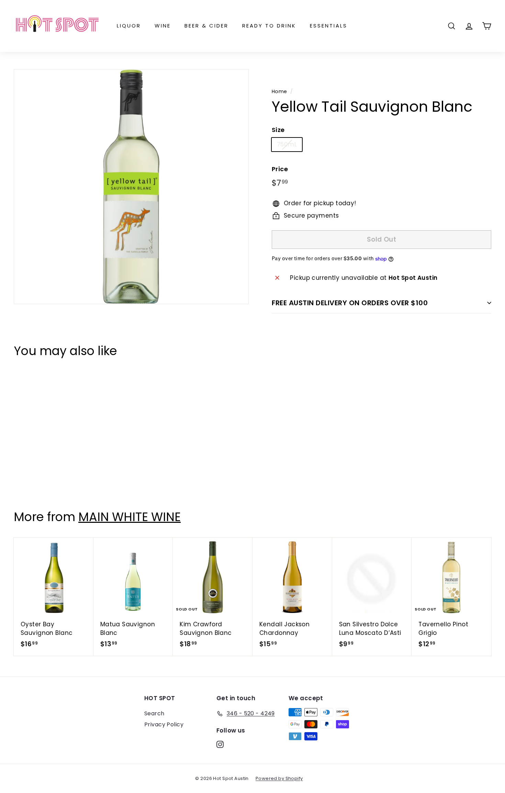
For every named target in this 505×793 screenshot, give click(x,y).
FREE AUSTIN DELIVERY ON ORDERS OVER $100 (350, 303)
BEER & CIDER (206, 25)
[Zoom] (131, 186)
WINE (163, 25)
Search (154, 713)
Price (280, 169)
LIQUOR (129, 25)
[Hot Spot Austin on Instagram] (220, 744)
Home (279, 91)
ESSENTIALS (328, 25)
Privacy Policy (163, 724)
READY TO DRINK (269, 25)
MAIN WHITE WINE (129, 516)
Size (278, 129)
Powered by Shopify (279, 778)
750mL (287, 144)
